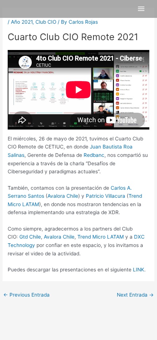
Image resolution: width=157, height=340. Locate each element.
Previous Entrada (26, 295)
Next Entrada (135, 295)
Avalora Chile (62, 196)
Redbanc (94, 155)
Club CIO (45, 22)
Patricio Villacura (105, 196)
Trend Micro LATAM (100, 237)
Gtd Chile (30, 237)
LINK (138, 270)
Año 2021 (21, 22)
